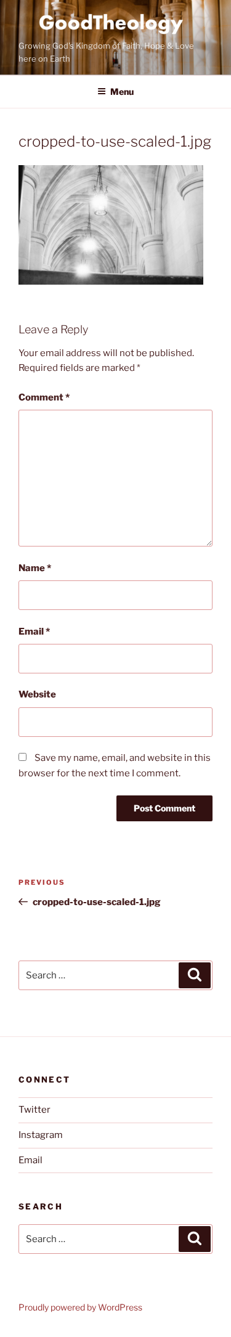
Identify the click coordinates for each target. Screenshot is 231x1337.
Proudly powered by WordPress (80, 1307)
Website (37, 694)
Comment (44, 397)
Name (34, 568)
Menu (122, 91)
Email (34, 631)
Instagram (40, 1134)
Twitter (34, 1109)
